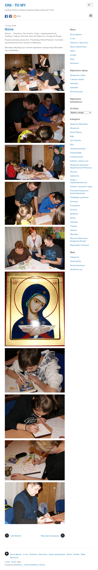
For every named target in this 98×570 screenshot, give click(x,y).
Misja (72, 59)
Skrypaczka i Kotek (77, 75)
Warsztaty (24, 36)
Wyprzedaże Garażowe (79, 245)
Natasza (8, 33)
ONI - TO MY (11, 562)
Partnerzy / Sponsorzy (79, 43)
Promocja (74, 201)
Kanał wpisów (75, 261)
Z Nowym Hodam (77, 79)
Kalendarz (74, 83)
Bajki (72, 136)
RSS (19, 16)
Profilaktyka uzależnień (79, 197)
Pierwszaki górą (76, 92)
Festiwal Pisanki (76, 157)
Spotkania (8, 36)
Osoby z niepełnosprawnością (45, 33)
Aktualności (17, 33)
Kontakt (73, 55)
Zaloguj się (74, 257)
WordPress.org (76, 269)
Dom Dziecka (28, 33)
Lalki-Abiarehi (13, 536)
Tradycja (16, 36)
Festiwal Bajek (76, 153)
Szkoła (72, 218)
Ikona (9, 29)
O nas (72, 39)
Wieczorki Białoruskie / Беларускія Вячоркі (45, 36)
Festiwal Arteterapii (77, 149)
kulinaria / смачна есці (79, 161)
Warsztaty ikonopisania (52, 536)
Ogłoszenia (74, 176)
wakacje (73, 230)
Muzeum (73, 172)
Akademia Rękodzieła (79, 124)
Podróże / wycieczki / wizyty (81, 186)
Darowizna (74, 63)
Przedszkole (75, 206)
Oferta (72, 51)
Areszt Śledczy (76, 132)
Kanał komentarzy (77, 265)
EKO (72, 145)
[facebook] (6, 17)
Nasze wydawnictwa (78, 47)
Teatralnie (74, 222)
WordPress (18, 565)
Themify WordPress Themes (34, 565)
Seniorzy (73, 210)
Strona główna (76, 34)
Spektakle (74, 87)
